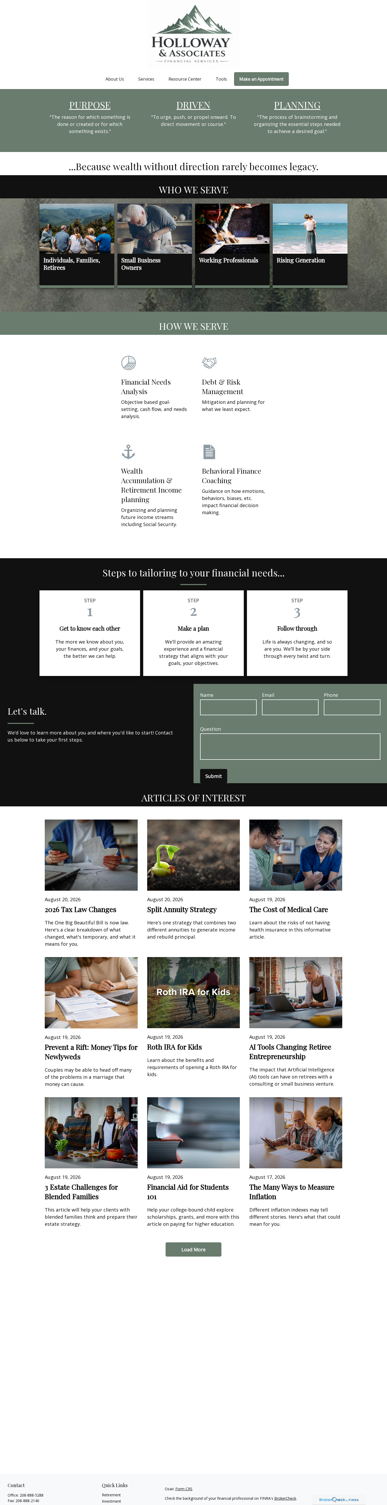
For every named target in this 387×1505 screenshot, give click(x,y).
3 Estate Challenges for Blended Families (81, 1191)
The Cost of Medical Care (288, 909)
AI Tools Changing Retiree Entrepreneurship (290, 1051)
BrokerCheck (285, 1498)
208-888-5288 (31, 1495)
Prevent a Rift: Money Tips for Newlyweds (91, 1051)
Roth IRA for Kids (174, 1046)
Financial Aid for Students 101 (188, 1191)
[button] (114, 79)
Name (207, 695)
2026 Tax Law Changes (80, 909)
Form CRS (183, 1488)
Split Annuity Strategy (182, 909)
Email (268, 695)
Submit (213, 776)
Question (210, 729)
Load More (193, 1249)
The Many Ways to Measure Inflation (291, 1191)
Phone (331, 695)
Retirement (111, 1494)
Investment (111, 1501)
